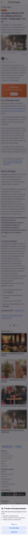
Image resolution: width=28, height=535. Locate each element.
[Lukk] (14, 505)
